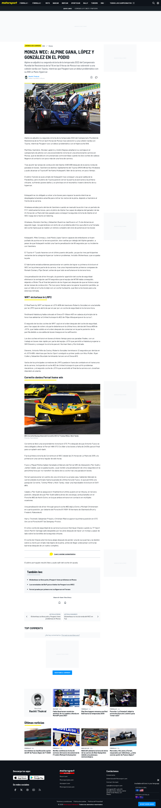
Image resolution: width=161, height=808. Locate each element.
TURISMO (94, 3)
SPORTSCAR (75, 3)
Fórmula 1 (24, 3)
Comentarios (110, 775)
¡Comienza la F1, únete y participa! (86, 8)
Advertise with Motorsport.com (116, 778)
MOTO (48, 3)
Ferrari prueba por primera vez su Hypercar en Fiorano (49, 589)
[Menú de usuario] (158, 3)
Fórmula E (36, 3)
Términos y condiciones (64, 801)
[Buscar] (153, 3)
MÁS (102, 3)
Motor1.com (63, 776)
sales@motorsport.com (114, 785)
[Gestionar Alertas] (65, 603)
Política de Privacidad (95, 801)
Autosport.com (65, 783)
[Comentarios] (97, 77)
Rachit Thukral (34, 76)
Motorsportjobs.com (66, 780)
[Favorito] (91, 77)
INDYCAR (65, 3)
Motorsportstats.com (67, 787)
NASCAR (56, 3)
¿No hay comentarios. (62, 635)
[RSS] (40, 790)
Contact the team (112, 782)
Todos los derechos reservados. (91, 804)
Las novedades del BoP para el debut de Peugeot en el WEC (51, 584)
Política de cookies (80, 801)
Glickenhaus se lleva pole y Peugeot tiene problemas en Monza (52, 580)
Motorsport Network (71, 804)
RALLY (85, 3)
